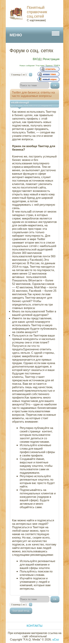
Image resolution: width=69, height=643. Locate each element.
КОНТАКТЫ (34, 625)
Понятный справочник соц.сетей (37, 11)
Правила (49, 66)
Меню (16, 35)
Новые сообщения (27, 66)
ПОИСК (57, 66)
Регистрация (51, 59)
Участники (40, 66)
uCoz (55, 639)
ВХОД (37, 59)
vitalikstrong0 (20, 102)
